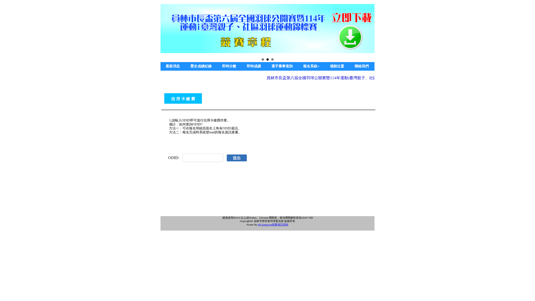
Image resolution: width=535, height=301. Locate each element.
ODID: (173, 158)
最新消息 (173, 66)
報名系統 (310, 66)
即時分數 (229, 66)
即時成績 (254, 66)
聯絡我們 (362, 66)
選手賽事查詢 (282, 66)
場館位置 (337, 66)
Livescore (267, 224)
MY (259, 224)
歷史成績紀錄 (201, 66)
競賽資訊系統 (280, 224)
